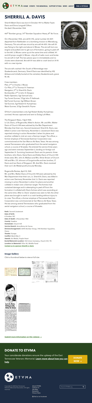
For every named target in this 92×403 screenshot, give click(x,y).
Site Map (35, 389)
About (71, 6)
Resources (35, 391)
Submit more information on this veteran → (23, 337)
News (65, 6)
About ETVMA (36, 386)
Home (25, 6)
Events (32, 6)
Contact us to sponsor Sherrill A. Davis (19, 246)
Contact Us (35, 388)
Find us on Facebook (40, 396)
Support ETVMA (55, 6)
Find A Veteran (82, 6)
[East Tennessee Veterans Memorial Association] (12, 8)
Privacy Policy (36, 393)
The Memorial (42, 6)
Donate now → (77, 359)
